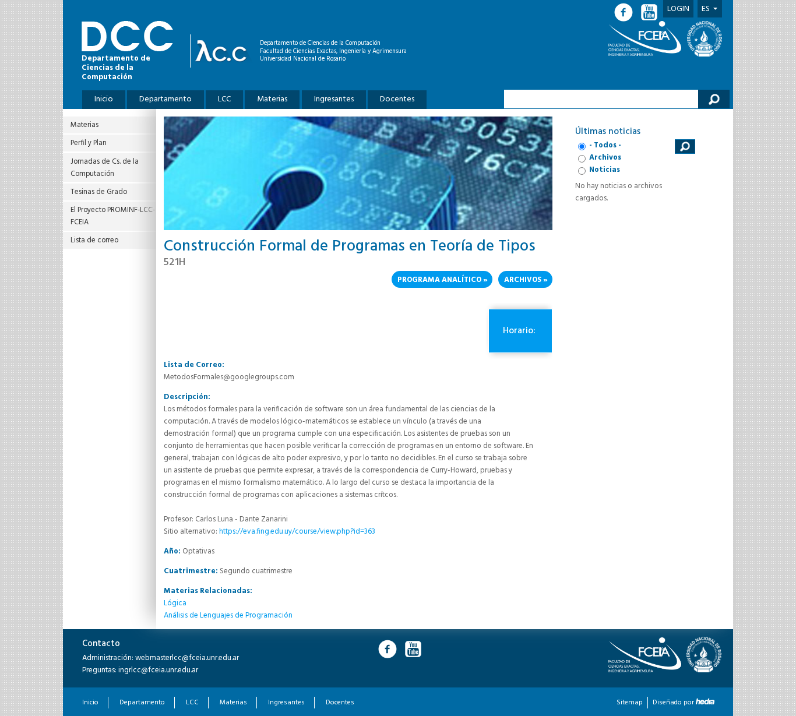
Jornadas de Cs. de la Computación (105, 168)
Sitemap (630, 702)
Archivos (522, 280)
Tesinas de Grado (99, 192)
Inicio (103, 99)
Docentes (397, 99)
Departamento (165, 99)
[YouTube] (650, 12)
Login (678, 9)
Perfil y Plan (89, 143)
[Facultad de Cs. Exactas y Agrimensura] (646, 38)
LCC (224, 99)
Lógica (175, 603)
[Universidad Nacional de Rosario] (704, 39)
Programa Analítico (439, 280)
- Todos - (605, 145)
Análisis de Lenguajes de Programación (228, 615)
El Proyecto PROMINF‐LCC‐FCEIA (113, 216)
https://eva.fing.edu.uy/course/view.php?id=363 (297, 531)
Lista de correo (94, 240)
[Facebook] (627, 12)
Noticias (604, 170)
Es (706, 9)
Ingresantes (334, 99)
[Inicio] (224, 51)
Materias (272, 99)
